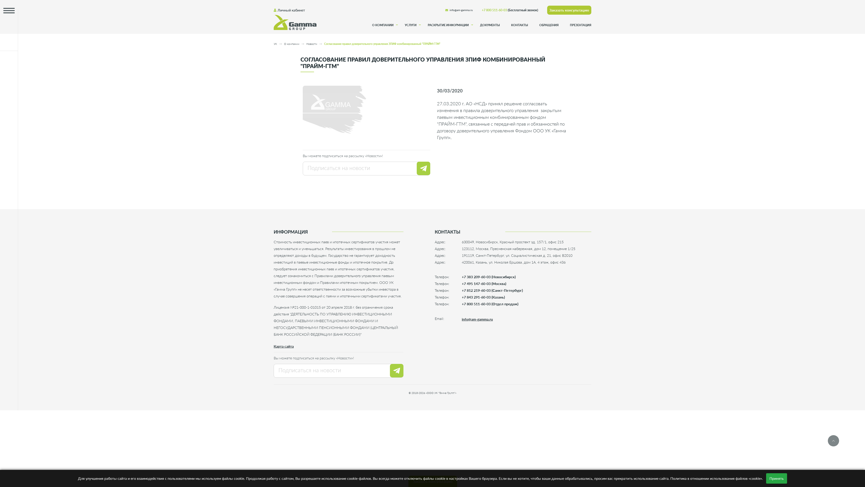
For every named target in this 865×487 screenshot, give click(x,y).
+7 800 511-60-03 (510, 10)
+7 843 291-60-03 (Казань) (483, 297)
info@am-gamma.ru (461, 10)
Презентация (580, 25)
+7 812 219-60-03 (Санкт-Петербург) (492, 290)
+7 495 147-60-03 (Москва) (484, 283)
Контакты (519, 25)
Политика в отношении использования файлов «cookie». (716, 478)
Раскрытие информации (448, 25)
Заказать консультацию (569, 10)
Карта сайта (284, 346)
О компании (383, 25)
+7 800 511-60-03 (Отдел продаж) (490, 304)
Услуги (411, 25)
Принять (776, 478)
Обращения (549, 25)
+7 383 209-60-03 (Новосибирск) (489, 277)
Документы (490, 25)
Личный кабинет (291, 10)
